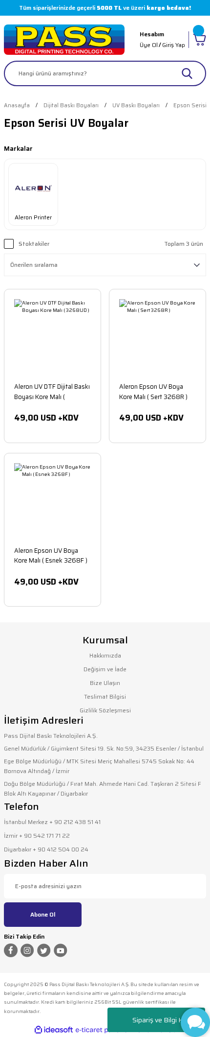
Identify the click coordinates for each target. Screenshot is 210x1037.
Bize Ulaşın (105, 682)
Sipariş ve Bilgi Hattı (162, 1019)
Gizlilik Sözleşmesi (105, 710)
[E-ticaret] (103, 1030)
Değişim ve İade (105, 669)
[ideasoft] (53, 1030)
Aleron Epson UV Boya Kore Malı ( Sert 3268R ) (153, 391)
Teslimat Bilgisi (105, 696)
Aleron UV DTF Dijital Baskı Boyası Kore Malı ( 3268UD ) (52, 391)
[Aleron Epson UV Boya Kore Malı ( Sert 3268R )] (157, 337)
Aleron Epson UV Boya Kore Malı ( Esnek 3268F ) (50, 555)
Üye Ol (149, 44)
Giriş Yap (173, 44)
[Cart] (199, 39)
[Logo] (64, 39)
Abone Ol (42, 914)
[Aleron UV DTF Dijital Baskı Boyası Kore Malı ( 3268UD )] (52, 337)
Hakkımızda (105, 655)
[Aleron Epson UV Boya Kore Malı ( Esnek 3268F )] (52, 501)
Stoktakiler (34, 243)
